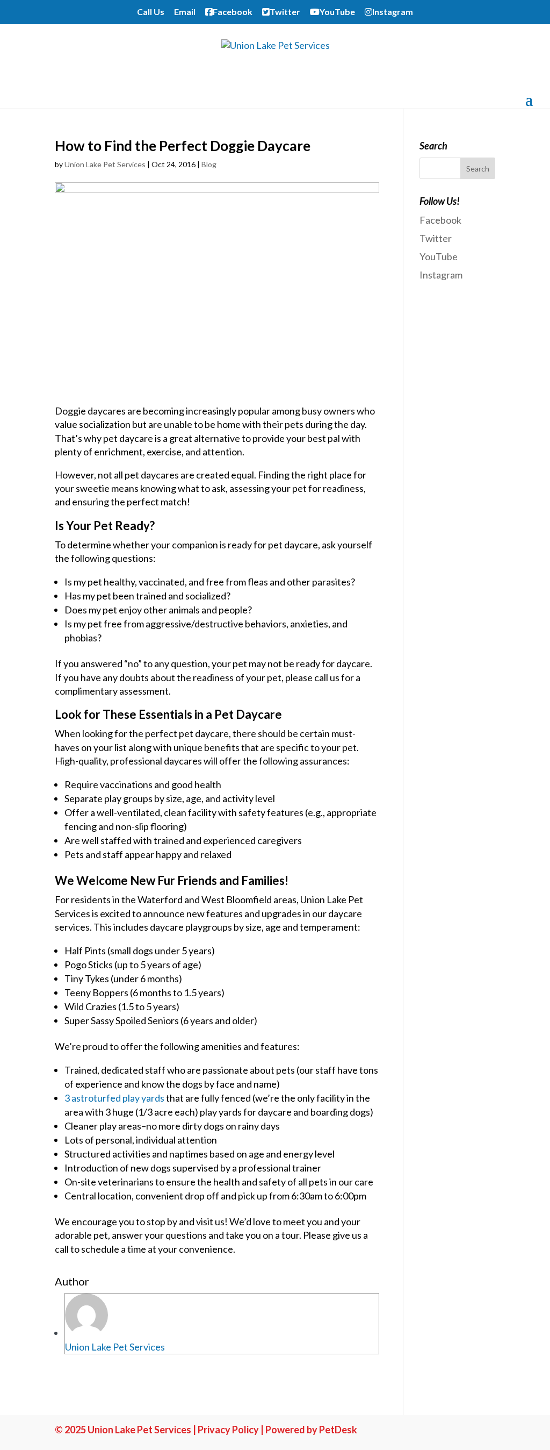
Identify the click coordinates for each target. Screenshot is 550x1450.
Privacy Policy (228, 1429)
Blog (208, 164)
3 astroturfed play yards (114, 1098)
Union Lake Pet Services (105, 164)
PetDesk (338, 1429)
